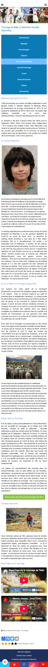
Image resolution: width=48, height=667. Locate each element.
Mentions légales (24, 652)
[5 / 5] (15, 643)
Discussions (24, 91)
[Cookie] (5, 662)
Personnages (24, 50)
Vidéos (24, 85)
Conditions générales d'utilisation (24, 659)
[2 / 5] (6, 643)
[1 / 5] (2, 643)
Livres (24, 73)
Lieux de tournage (24, 68)
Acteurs (24, 56)
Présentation (24, 38)
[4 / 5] (12, 643)
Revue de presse (24, 79)
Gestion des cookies (24, 656)
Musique (24, 44)
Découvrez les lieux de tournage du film (24, 497)
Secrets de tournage (24, 62)
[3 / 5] (9, 643)
